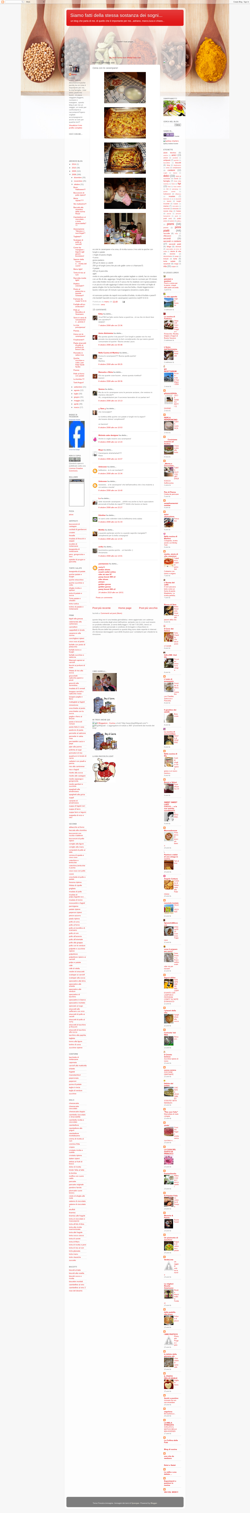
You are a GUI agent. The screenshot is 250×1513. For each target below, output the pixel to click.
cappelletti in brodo (77, 630)
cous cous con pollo (77, 871)
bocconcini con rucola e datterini (76, 834)
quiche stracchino (76, 580)
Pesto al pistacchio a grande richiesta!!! (79, 292)
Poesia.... (77, 331)
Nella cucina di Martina (170, 537)
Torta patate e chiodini (75, 600)
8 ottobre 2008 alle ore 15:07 (110, 459)
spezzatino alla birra (77, 981)
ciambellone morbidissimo (74, 1134)
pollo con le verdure (77, 946)
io (172, 199)
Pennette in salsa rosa (78, 354)
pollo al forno (74, 925)
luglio (76, 394)
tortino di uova (75, 1045)
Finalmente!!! (78, 340)
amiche (165, 155)
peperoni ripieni (75, 912)
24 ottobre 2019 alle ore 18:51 (110, 592)
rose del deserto (75, 1291)
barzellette (166, 163)
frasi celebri (177, 186)
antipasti (166, 160)
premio (165, 228)
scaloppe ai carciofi (77, 975)
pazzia (169, 213)
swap (177, 256)
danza (175, 173)
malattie (175, 203)
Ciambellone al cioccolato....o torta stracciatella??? (79, 221)
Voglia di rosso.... (176, 1383)
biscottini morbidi (76, 1282)
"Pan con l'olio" (171, 1112)
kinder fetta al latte (76, 1170)
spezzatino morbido (77, 1003)
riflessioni (167, 236)
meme (166, 206)
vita (165, 266)
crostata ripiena (75, 1155)
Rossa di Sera (170, 605)
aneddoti (175, 158)
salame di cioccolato (77, 1201)
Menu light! (78, 269)
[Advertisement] (105, 653)
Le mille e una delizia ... (170, 1473)
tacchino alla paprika (77, 1035)
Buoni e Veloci (170, 782)
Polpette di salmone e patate (176, 1246)
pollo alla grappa (76, 943)
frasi (169, 186)
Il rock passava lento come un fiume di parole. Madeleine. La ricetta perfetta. (170, 591)
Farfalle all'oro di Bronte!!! (79, 305)
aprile (76, 404)
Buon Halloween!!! (79, 188)
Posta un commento (104, 598)
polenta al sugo (75, 750)
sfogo (169, 247)
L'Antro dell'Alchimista (170, 348)
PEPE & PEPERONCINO (170, 419)
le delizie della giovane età (170, 1355)
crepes (72, 1147)
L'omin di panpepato (169, 680)
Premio (76, 370)
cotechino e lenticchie (74, 861)
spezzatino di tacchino (74, 995)
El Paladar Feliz (171, 1196)
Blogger (154, 1503)
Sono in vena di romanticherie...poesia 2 (79, 320)
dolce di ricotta (75, 1167)
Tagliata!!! (77, 237)
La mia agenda (170, 297)
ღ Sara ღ (102, 409)
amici (173, 155)
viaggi (176, 264)
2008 (74, 175)
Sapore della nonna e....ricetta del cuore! (80, 262)
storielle (172, 254)
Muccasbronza (170, 831)
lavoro (169, 201)
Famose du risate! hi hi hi (79, 300)
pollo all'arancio (75, 936)
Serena (101, 389)
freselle (72, 536)
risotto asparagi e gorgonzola (76, 780)
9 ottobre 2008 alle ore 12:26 (110, 539)
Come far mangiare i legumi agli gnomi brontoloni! (78, 252)
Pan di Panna (170, 492)
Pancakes (176, 520)
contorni (171, 170)
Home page (125, 608)
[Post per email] (123, 302)
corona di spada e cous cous (76, 856)
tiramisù (72, 1213)
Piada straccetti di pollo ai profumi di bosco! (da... (79, 346)
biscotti (178, 163)
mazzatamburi (75, 1075)
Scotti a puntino (171, 1398)
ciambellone (74, 1125)
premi (170, 224)
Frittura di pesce (176, 1318)
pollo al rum (74, 933)
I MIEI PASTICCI (171, 1334)
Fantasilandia (170, 1174)
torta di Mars (74, 1242)
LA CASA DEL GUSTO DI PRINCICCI (170, 1152)
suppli (71, 798)
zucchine (72, 1094)
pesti (176, 216)
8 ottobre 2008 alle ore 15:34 (110, 474)
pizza (71, 514)
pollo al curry (74, 922)
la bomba (73, 1173)
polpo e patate (75, 962)
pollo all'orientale (76, 939)
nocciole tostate (171, 903)
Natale (178, 211)
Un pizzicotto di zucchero (171, 1239)
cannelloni (73, 627)
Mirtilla (101, 530)
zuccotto (72, 1260)
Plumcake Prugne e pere (176, 1340)
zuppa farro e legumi (77, 812)
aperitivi (176, 160)
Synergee (135, 1503)
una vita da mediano (169, 1457)
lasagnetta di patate (77, 571)
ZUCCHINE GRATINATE (169, 1073)
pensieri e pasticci (168, 280)
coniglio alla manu (76, 847)
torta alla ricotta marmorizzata (75, 1228)
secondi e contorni (172, 241)
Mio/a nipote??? (78, 199)
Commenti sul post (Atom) (111, 613)
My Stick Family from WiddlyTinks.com (125, 58)
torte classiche (75, 1257)
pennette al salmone (77, 733)
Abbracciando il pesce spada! (176, 1181)
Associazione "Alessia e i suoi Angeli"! (79, 231)
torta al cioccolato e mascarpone (77, 1220)
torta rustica (74, 604)
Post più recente (101, 608)
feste (173, 184)
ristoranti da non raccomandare (170, 1401)
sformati (178, 247)
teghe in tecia (74, 1087)
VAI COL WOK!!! (171, 1492)
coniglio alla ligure (76, 844)
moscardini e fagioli (77, 903)
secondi (167, 238)
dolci (166, 175)
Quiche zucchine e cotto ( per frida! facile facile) (78, 362)
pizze (172, 221)
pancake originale (76, 1185)
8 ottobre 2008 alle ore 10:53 (110, 427)
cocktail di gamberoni (77, 529)
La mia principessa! (79, 326)
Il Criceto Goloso (168, 1056)
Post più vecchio (148, 608)
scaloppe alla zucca (77, 978)
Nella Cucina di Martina (108, 353)
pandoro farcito (75, 1188)
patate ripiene (74, 909)
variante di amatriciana (74, 802)
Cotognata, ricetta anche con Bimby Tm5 (170, 543)
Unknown (102, 467)
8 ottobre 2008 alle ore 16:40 (110, 490)
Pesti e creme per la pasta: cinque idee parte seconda (171, 285)
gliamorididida (170, 393)
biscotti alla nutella (76, 1273)
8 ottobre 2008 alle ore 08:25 (110, 364)
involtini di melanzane (73, 545)
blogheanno (177, 165)
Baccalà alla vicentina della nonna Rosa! (79, 210)
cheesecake (74, 1103)
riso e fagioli (74, 770)
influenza (178, 194)
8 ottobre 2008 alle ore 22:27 (110, 507)
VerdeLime (168, 1260)
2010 (74, 168)
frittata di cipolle (75, 885)
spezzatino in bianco (77, 1000)
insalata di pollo (75, 892)
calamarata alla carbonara (75, 623)
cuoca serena (170, 1070)
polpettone (73, 954)
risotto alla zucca (76, 773)
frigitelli (72, 1072)
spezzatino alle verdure (75, 990)
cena (103, 305)
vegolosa (168, 1412)
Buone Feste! (176, 1221)
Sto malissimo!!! (79, 204)
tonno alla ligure (75, 1041)
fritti (167, 189)
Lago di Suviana (176, 302)
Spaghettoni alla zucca (176, 1018)
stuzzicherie (167, 256)
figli (179, 183)
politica (179, 221)
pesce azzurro (75, 916)
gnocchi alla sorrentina (74, 684)
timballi (165, 259)
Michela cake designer (108, 435)
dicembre (78, 177)
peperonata (74, 1078)
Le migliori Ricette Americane (168, 1286)
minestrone (73, 705)
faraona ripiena (75, 882)
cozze (71, 874)
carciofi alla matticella (78, 1066)
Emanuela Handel (74, 419)
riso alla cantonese (77, 766)
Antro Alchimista (105, 333)
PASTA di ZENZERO (176, 739)
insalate (172, 196)
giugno (77, 397)
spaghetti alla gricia (77, 795)
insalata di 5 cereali (77, 688)
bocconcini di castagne (74, 525)
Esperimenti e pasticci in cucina (170, 1483)
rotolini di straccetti (76, 972)
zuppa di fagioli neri (77, 806)
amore (165, 158)
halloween (167, 194)
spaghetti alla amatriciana (74, 790)
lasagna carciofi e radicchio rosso (76, 693)
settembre (78, 387)
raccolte (166, 233)
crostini (72, 533)
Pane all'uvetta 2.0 (176, 786)
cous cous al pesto (76, 641)
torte (175, 259)
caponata (73, 1062)
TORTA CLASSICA (176, 425)
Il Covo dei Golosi (169, 630)
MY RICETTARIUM (170, 370)
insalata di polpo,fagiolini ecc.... (77, 896)
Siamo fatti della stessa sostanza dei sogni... (116, 15)
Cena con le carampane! (79, 335)
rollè (71, 965)
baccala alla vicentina (78, 830)
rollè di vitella (74, 968)
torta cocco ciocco (76, 1235)
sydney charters (168, 143)
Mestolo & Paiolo (168, 1217)
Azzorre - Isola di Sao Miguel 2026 (176, 378)
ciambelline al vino (76, 1285)
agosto (77, 390)
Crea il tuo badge (74, 449)
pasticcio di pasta (76, 730)
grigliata (72, 888)
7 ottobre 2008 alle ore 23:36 (110, 325)
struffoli (72, 1209)
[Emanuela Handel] (77, 447)
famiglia (166, 181)
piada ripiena (74, 919)
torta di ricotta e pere (77, 1245)
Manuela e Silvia (105, 372)
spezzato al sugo (76, 1006)
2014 (74, 164)
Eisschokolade (176, 353)
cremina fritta (74, 1144)
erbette (72, 1069)
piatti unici (167, 218)
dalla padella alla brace (169, 1313)
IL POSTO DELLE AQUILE (170, 1377)
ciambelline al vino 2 (77, 1288)
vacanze (166, 264)
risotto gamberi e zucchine (76, 785)
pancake (72, 1181)
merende (166, 209)
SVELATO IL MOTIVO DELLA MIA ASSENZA (170, 1429)
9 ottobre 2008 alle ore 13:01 (110, 556)
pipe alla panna (75, 747)
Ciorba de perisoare (171, 494)
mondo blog (167, 211)
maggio (77, 401)
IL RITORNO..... (176, 816)
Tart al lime (176, 862)
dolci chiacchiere (169, 516)
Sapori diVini (169, 978)
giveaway (175, 189)
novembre (78, 181)
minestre (176, 209)
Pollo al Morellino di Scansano (79, 312)
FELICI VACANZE (176, 908)
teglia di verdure (75, 1091)
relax (176, 233)
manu (74, 74)
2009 (74, 171)
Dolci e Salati (170, 1465)
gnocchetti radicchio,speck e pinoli (76, 678)
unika (100, 547)
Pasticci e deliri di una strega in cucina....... (171, 857)
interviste (166, 199)
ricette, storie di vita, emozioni (171, 555)
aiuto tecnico (169, 153)
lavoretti (178, 199)
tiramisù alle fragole (77, 1216)
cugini (165, 173)
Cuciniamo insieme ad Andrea (170, 442)
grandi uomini (169, 191)
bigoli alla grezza (76, 619)
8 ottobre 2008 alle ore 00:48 (110, 345)
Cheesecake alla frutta (176, 449)
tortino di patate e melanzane (76, 608)
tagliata (72, 1038)
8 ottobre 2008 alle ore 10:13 (110, 401)
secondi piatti (175, 244)
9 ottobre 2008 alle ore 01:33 (110, 522)
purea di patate (75, 1084)
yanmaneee (103, 564)
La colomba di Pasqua (176, 1202)
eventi (176, 179)
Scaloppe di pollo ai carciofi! (78, 242)
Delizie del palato (168, 1085)
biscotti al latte (75, 1270)
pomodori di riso (75, 753)
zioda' (166, 1125)
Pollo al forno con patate (78, 375)
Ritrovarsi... (176, 1038)
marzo (77, 407)
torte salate (169, 261)
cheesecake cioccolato (74, 1107)
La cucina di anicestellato (170, 733)
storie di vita (175, 251)
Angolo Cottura (171, 879)
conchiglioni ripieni (76, 638)
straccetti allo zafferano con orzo (77, 1010)
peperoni (72, 1081)
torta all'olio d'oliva (76, 1224)
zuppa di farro (74, 809)
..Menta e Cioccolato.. (169, 465)
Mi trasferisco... (170, 1414)
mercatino (175, 206)
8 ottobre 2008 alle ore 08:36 (110, 381)
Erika (100, 314)
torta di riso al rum (76, 1248)
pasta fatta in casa (76, 727)
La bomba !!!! (78, 379)
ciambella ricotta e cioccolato (76, 1121)
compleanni (177, 168)
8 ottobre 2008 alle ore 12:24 (110, 442)
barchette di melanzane (74, 1058)
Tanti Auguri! (78, 383)
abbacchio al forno (76, 827)
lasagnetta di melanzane (74, 550)
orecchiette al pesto (77, 708)
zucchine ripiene (75, 1048)
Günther (102, 515)
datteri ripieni (74, 1159)
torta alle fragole (75, 1232)
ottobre (77, 184)
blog (168, 165)
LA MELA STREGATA (169, 1424)
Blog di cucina (170, 1449)
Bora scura (176, 715)
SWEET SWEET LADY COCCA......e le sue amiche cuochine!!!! (170, 806)
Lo (99, 498)
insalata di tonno (76, 900)
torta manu (73, 1254)
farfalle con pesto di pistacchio (77, 646)
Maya (100, 450)
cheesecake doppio (77, 1112)
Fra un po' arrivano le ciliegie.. (176, 664)
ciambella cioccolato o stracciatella (77, 1116)
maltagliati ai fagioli (77, 702)
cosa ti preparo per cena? (170, 950)
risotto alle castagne (77, 776)
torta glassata (74, 1251)
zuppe (173, 266)
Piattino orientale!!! (78, 285)
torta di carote (74, 1239)
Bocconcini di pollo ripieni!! (79, 194)
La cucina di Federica (169, 318)
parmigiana (73, 906)
